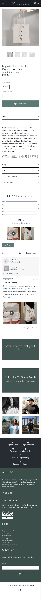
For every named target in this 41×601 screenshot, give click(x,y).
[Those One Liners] (20, 3)
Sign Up (21, 573)
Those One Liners (17, 585)
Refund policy (6, 535)
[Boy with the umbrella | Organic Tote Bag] (20, 27)
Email (4, 563)
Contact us (5, 542)
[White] (4, 96)
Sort (20, 253)
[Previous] (14, 49)
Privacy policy (6, 538)
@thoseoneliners (20, 372)
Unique (5, 87)
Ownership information (9, 545)
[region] (20, 233)
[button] (10, 72)
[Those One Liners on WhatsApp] (11, 493)
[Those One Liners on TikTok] (8, 493)
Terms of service (7, 540)
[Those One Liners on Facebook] (3, 493)
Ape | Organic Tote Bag (17, 269)
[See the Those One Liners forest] (7, 515)
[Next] (26, 49)
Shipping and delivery (9, 531)
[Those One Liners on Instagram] (6, 493)
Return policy (6, 533)
